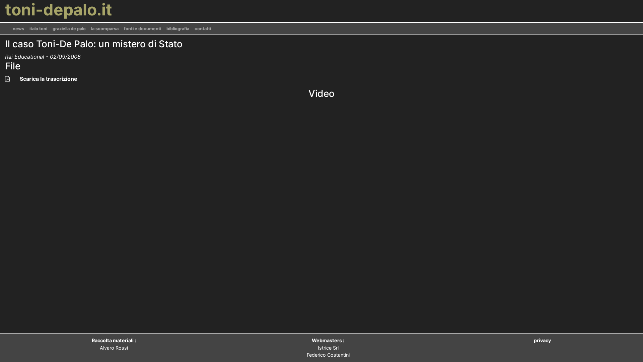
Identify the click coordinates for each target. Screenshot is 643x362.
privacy (542, 340)
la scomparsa (105, 28)
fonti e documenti (142, 28)
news (18, 28)
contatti (203, 28)
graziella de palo (69, 28)
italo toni (38, 28)
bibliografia (177, 28)
